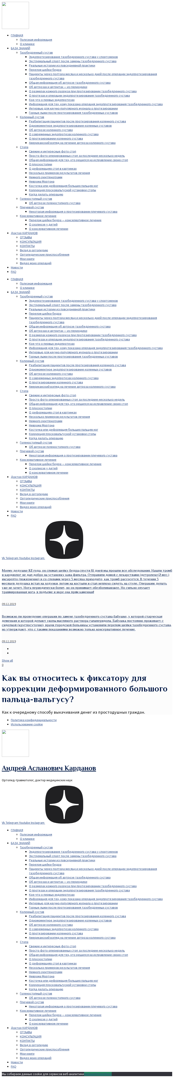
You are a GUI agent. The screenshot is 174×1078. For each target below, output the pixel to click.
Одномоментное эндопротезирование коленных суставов (70, 125)
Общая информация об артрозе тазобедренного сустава (70, 83)
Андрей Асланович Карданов (49, 768)
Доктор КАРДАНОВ (24, 233)
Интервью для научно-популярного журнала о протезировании (73, 108)
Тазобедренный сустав (36, 52)
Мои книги (27, 259)
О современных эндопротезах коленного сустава (64, 134)
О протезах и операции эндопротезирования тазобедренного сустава (79, 95)
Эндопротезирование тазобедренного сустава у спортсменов (73, 57)
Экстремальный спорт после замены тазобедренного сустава (72, 61)
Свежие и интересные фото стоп (52, 151)
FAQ (13, 272)
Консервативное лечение (38, 216)
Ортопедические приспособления (44, 254)
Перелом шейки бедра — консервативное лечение (65, 220)
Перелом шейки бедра (45, 70)
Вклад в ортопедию (34, 250)
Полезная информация (36, 40)
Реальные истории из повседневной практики (62, 65)
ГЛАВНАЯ (17, 35)
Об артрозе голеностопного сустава (54, 203)
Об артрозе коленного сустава (51, 130)
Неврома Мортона (41, 181)
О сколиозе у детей (43, 224)
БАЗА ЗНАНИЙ (20, 48)
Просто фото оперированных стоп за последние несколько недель (77, 156)
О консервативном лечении (48, 229)
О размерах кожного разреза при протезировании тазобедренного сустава (83, 91)
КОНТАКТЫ (27, 246)
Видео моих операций (35, 263)
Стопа (24, 147)
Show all (7, 660)
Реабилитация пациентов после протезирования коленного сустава (77, 121)
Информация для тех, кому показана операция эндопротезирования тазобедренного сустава (96, 104)
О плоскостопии (40, 164)
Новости (17, 267)
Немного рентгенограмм (45, 177)
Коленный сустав (32, 117)
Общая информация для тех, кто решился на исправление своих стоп (78, 160)
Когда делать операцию (46, 194)
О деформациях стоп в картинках (53, 168)
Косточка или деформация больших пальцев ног (63, 186)
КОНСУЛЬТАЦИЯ (30, 242)
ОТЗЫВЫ (26, 237)
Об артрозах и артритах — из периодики (58, 87)
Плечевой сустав (32, 207)
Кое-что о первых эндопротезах (52, 100)
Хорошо (89, 1074)
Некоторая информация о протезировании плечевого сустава (73, 211)
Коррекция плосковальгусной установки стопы (62, 190)
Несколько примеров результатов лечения (59, 173)
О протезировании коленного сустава (56, 138)
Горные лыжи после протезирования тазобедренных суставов (73, 113)
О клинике (27, 44)
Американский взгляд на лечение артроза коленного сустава (72, 143)
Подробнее (103, 1074)
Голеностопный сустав (36, 199)
